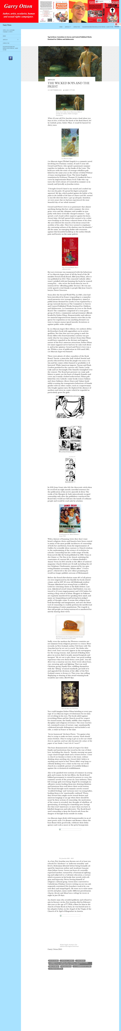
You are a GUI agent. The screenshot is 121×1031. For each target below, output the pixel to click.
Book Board (53, 960)
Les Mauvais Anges (55, 968)
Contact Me (76, 27)
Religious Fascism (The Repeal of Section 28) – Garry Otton (97, 27)
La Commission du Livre (82, 966)
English (100, 1)
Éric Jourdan (54, 966)
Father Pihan (66, 966)
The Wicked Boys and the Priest (69, 84)
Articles (67, 27)
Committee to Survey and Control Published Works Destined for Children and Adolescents (68, 963)
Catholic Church (67, 960)
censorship (80, 960)
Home (60, 27)
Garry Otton (7, 25)
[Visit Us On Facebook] (10, 58)
